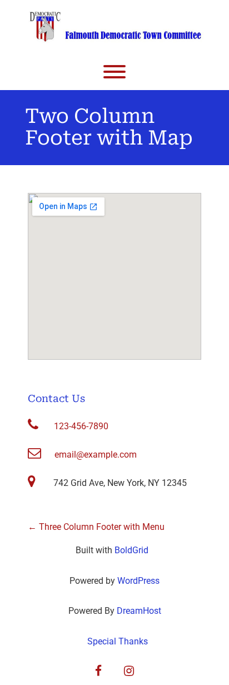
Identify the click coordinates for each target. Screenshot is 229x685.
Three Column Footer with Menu (96, 527)
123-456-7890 (81, 426)
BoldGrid (131, 550)
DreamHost (139, 610)
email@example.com (95, 454)
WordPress (138, 580)
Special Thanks (117, 641)
